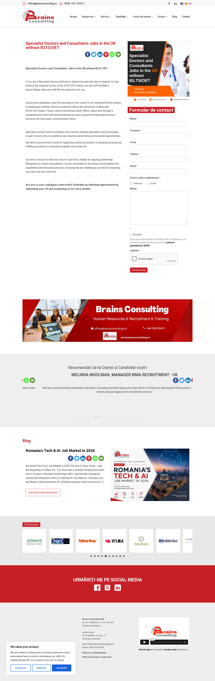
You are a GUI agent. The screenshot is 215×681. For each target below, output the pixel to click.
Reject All (41, 668)
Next (198, 540)
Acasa (73, 16)
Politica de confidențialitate (94, 653)
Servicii (105, 16)
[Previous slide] (25, 393)
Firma (133, 142)
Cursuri (161, 16)
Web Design (144, 650)
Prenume (135, 130)
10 (124, 556)
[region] (41, 658)
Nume (134, 118)
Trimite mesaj (139, 270)
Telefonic (137, 183)
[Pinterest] (106, 54)
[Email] (118, 54)
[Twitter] (93, 54)
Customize (20, 668)
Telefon (135, 154)
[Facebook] (87, 54)
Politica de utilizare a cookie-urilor (97, 657)
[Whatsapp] (112, 54)
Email (133, 166)
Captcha (135, 250)
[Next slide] (189, 393)
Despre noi (88, 16)
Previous (17, 540)
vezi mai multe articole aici (43, 492)
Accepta (137, 234)
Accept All (62, 668)
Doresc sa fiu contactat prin (145, 178)
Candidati (121, 16)
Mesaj (133, 188)
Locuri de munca (142, 16)
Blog (174, 16)
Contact (186, 16)
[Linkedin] (100, 54)
